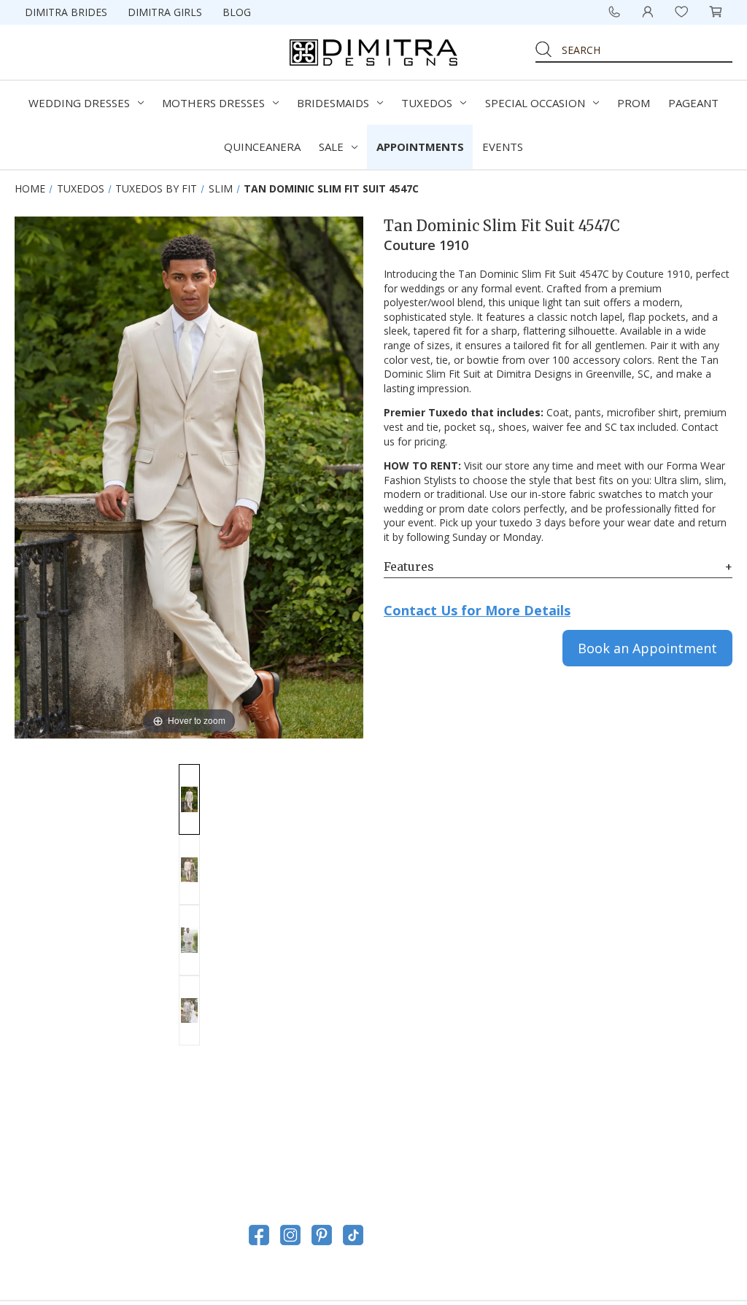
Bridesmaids (333, 103)
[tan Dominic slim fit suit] (189, 940)
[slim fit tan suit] (189, 799)
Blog (236, 12)
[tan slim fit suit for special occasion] (189, 870)
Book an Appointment (647, 648)
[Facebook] (259, 1235)
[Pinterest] (321, 1235)
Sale (331, 146)
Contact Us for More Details (477, 610)
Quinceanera (262, 146)
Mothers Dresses (213, 103)
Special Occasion (535, 103)
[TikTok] (353, 1235)
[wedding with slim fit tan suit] (189, 1010)
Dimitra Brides (66, 12)
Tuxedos (426, 103)
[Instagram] (290, 1235)
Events (502, 146)
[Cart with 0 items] (715, 12)
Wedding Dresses (79, 103)
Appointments (420, 146)
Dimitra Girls (165, 12)
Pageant (693, 103)
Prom (633, 103)
